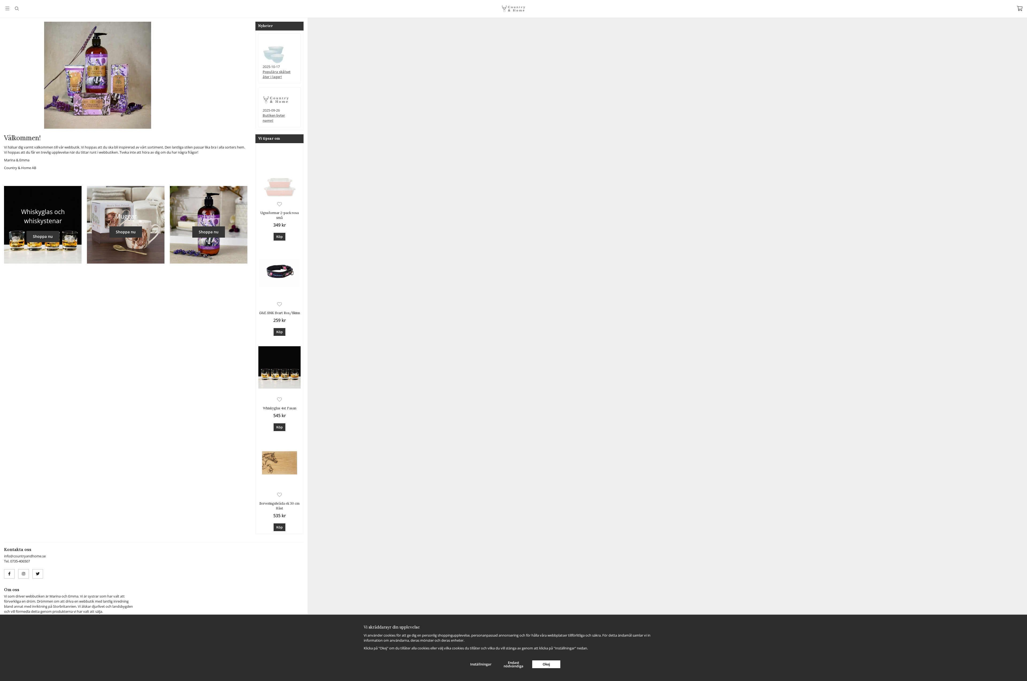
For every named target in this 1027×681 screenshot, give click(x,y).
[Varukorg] (1019, 8)
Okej (546, 664)
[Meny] (7, 8)
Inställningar (481, 664)
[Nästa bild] (186, 75)
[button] (279, 237)
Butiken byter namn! (274, 118)
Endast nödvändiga (513, 664)
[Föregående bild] (8, 75)
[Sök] (16, 8)
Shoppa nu (43, 236)
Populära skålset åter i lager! (276, 74)
